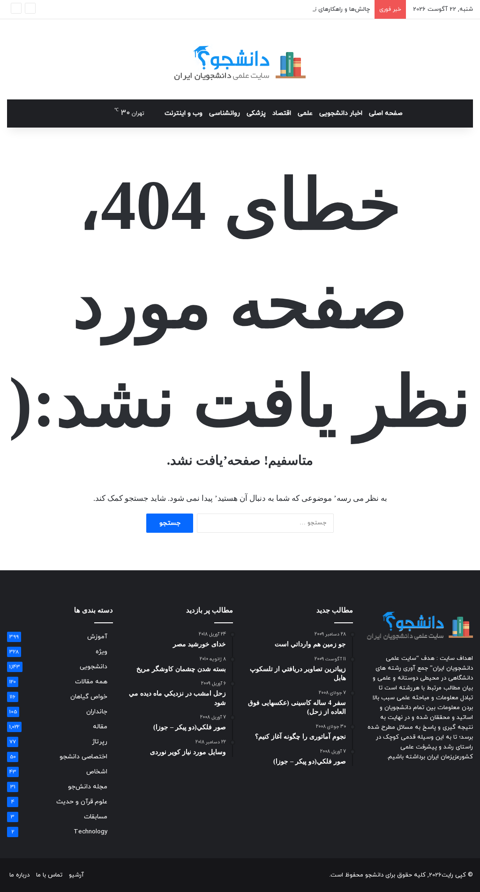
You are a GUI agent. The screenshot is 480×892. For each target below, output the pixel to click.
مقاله (100, 726)
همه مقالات (91, 681)
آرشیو (76, 875)
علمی (305, 113)
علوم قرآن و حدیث (81, 801)
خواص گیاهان (88, 696)
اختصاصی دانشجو (83, 756)
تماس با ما (49, 875)
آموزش (97, 636)
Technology (90, 831)
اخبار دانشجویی (340, 113)
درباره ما (19, 875)
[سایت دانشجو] (240, 59)
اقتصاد (281, 113)
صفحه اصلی (386, 113)
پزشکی (256, 113)
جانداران (96, 711)
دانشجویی (93, 666)
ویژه (101, 651)
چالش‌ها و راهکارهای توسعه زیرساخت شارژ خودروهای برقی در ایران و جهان (275, 9)
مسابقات (95, 816)
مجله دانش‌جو (87, 786)
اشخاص (96, 771)
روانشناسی (224, 113)
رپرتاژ (99, 741)
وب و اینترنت (183, 113)
